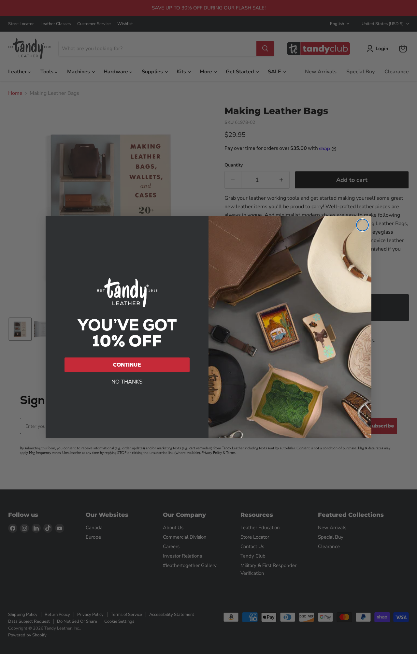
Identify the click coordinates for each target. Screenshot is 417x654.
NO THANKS (127, 381)
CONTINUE (127, 364)
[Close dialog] (362, 225)
